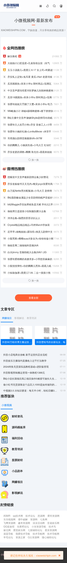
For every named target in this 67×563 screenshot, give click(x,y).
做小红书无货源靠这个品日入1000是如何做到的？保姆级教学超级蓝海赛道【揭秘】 (30, 384)
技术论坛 (30, 515)
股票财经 (17, 460)
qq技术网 (18, 515)
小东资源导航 (39, 526)
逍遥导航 (8, 533)
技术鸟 (52, 526)
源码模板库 (19, 427)
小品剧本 (17, 471)
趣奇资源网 (24, 523)
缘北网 (7, 530)
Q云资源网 (33, 537)
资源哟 (33, 519)
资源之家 (20, 537)
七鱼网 (43, 519)
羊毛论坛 (8, 537)
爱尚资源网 (53, 515)
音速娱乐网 (53, 523)
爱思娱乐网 (19, 530)
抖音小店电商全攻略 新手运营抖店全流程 (25, 354)
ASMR (6, 515)
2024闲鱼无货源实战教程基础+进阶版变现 (26, 366)
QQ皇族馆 (8, 526)
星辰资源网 (51, 530)
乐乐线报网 (9, 519)
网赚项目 (17, 482)
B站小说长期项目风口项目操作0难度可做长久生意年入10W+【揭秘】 (30, 378)
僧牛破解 (23, 519)
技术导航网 (39, 533)
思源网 (41, 515)
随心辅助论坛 (49, 537)
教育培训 (17, 449)
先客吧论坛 (23, 526)
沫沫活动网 (39, 523)
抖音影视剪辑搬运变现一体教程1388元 (24, 372)
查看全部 (33, 297)
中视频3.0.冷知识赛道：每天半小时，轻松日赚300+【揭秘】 (30, 390)
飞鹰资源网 (9, 523)
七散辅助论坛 (35, 530)
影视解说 (17, 493)
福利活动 (17, 438)
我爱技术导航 (23, 533)
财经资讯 (17, 416)
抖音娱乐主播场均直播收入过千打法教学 (25, 360)
